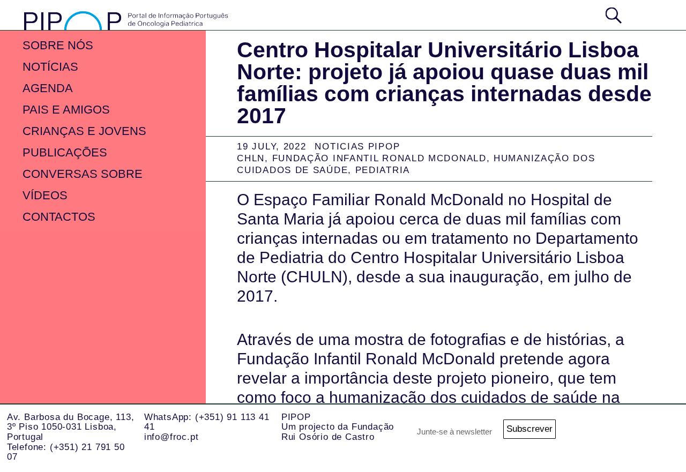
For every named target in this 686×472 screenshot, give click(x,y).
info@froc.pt (171, 437)
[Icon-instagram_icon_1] (616, 432)
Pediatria (382, 170)
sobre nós (58, 45)
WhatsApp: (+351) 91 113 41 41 (207, 422)
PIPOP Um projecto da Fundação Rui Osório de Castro (337, 427)
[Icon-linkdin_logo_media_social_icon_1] (659, 432)
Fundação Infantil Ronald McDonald (379, 158)
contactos (59, 216)
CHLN (251, 158)
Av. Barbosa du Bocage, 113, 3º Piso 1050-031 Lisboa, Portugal (71, 427)
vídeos (45, 195)
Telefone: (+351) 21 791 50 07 (66, 452)
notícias (50, 66)
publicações (65, 152)
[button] (648, 14)
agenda (48, 88)
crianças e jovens (84, 131)
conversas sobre (83, 174)
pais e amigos (66, 109)
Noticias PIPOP (357, 146)
